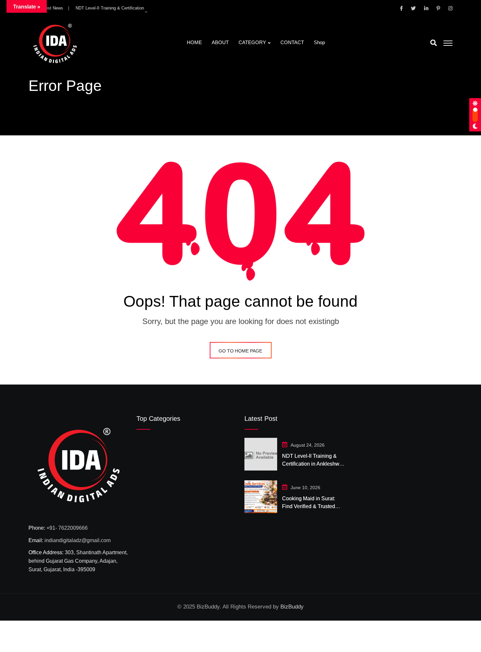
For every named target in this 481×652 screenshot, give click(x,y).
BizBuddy (292, 607)
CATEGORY (252, 42)
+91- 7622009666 (67, 528)
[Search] (433, 42)
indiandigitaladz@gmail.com (78, 540)
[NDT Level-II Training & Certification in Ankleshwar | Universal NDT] (260, 454)
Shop (319, 42)
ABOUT (220, 42)
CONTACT (292, 42)
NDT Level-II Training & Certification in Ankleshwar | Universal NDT (139, 8)
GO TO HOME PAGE (240, 350)
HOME (194, 42)
